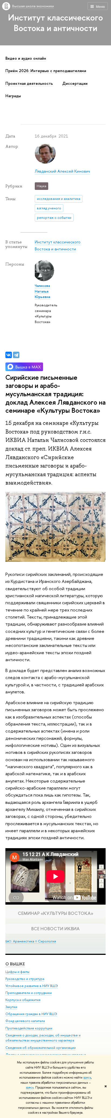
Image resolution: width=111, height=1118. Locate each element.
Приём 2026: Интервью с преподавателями (45, 70)
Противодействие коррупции (28, 1028)
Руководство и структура (24, 978)
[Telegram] (16, 355)
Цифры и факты (17, 971)
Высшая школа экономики (33, 6)
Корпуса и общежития (22, 1000)
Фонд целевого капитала (25, 1021)
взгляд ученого (49, 208)
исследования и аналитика (58, 198)
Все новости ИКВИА (55, 928)
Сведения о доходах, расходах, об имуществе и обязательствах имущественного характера (43, 1038)
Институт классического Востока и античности (55, 22)
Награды (13, 96)
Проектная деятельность (29, 83)
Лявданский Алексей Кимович (62, 171)
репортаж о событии (54, 217)
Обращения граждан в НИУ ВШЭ (31, 1014)
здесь (87, 1077)
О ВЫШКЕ (15, 964)
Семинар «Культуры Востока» (55, 913)
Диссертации (75, 83)
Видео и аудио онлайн (25, 58)
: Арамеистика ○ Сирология (30, 941)
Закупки (11, 1007)
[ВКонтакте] (8, 355)
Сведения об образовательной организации (40, 1047)
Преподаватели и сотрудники (28, 993)
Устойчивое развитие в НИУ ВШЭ (31, 985)
